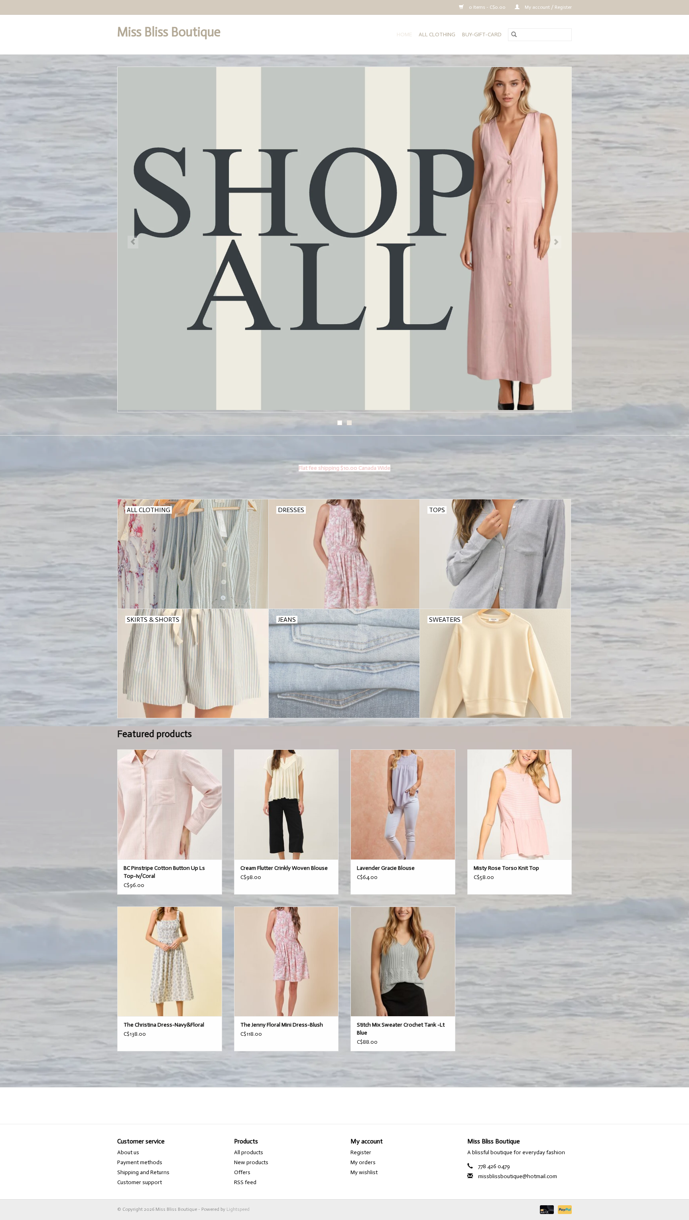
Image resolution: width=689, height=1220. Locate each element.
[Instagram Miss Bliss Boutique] (351, 1105)
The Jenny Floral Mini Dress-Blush (281, 1024)
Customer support (139, 1182)
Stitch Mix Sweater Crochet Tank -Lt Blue (401, 1028)
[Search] (514, 34)
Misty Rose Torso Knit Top (506, 868)
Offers (242, 1172)
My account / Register (548, 7)
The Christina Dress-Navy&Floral (164, 1024)
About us (128, 1152)
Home (404, 34)
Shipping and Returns (143, 1172)
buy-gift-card (482, 34)
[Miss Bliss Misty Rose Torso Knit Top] (519, 804)
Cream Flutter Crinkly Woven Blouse (284, 868)
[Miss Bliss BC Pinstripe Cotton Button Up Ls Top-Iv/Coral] (169, 804)
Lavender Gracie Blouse (386, 868)
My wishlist (364, 1172)
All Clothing (437, 34)
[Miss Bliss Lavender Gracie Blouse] (402, 804)
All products (248, 1152)
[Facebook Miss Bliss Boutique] (337, 1105)
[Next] (556, 242)
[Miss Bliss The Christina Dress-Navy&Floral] (169, 961)
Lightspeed (238, 1209)
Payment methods (139, 1162)
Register (360, 1152)
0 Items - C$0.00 (487, 7)
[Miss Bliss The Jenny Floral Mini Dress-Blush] (286, 961)
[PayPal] (563, 1209)
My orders (363, 1162)
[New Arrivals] (344, 239)
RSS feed (245, 1182)
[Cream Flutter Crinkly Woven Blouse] (286, 804)
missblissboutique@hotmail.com (517, 1176)
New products (251, 1162)
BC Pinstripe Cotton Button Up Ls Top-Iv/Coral (164, 872)
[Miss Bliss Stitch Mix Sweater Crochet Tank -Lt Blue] (402, 961)
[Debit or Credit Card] (546, 1209)
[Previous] (133, 242)
